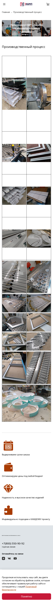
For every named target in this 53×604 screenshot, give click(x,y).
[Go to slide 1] (25, 34)
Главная (6, 12)
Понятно (26, 596)
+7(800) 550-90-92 (13, 543)
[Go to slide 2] (27, 34)
